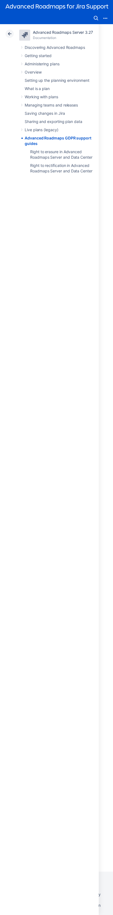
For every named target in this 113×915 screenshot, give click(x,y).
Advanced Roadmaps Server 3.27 (63, 32)
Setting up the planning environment (57, 80)
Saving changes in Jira (45, 113)
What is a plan (37, 88)
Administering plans (42, 63)
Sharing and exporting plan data (53, 121)
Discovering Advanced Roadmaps (55, 47)
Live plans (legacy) (41, 129)
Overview (33, 72)
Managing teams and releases (51, 105)
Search (96, 18)
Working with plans (41, 96)
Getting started (38, 55)
